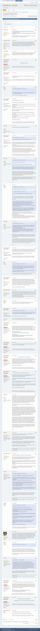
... (9, 619)
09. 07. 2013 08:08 (14, 610)
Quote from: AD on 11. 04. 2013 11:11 (18, 223)
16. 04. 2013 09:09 (14, 531)
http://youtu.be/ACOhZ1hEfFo (16, 365)
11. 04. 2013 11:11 (14, 125)
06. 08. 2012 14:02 (14, 29)
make (5, 432)
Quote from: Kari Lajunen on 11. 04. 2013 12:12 (19, 263)
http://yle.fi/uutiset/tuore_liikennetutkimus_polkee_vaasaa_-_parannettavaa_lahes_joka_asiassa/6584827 (21, 591)
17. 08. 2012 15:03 (14, 51)
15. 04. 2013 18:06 (14, 394)
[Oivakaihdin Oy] (3, 81)
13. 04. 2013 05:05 (14, 322)
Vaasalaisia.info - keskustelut (10, 5)
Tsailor (5, 531)
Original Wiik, (7, 289)
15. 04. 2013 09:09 (14, 355)
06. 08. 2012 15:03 (14, 40)
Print (36, 619)
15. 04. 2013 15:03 (14, 371)
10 (10, 619)
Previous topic (30, 16)
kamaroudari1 (7, 40)
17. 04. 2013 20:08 (14, 542)
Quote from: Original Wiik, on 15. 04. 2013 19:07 (19, 473)
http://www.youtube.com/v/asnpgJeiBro (18, 102)
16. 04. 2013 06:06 (14, 503)
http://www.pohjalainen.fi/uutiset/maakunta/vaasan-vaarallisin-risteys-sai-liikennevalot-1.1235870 (23, 32)
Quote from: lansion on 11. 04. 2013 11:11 (19, 137)
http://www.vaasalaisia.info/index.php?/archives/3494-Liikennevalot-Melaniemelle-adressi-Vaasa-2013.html (22, 336)
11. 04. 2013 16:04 (14, 300)
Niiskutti (6, 29)
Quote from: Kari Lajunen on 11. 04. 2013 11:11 (20, 189)
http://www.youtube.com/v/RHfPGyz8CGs (24, 598)
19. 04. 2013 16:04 (14, 580)
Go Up (4, 619)
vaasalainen (6, 59)
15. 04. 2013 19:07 (14, 432)
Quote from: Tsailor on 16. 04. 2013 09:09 (18, 559)
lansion (5, 125)
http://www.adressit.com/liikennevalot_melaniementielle (20, 332)
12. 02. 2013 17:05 (14, 72)
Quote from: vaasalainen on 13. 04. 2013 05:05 (19, 544)
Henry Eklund (7, 277)
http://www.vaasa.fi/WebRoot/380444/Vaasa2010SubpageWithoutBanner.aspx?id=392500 (24, 379)
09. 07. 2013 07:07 (14, 597)
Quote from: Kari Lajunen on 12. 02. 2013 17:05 (19, 88)
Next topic (35, 16)
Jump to (24, 623)
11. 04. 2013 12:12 (14, 221)
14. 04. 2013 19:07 (14, 342)
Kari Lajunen (6, 72)
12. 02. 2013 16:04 (14, 59)
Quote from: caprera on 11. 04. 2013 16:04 (19, 310)
